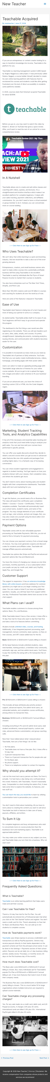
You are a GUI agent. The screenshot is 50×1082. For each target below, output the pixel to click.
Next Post (44, 1058)
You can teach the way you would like (16, 795)
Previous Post (7, 1058)
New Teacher (14, 4)
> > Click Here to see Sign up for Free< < (25, 245)
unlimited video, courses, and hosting (29, 627)
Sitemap (31, 1071)
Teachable (6, 901)
